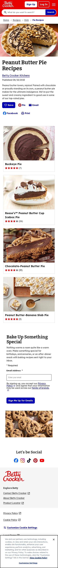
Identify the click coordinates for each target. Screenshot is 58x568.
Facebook (12, 113)
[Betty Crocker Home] (8, 4)
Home (6, 20)
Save (10, 105)
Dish (26, 20)
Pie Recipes (38, 20)
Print (27, 113)
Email (35, 106)
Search (50, 12)
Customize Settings (28, 563)
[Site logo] (15, 477)
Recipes (17, 20)
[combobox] (26, 12)
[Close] (54, 540)
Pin (23, 105)
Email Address (14, 370)
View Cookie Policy (38, 558)
